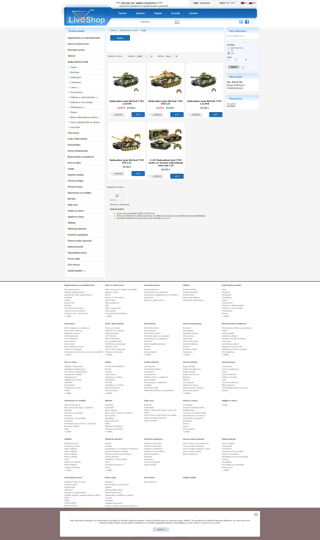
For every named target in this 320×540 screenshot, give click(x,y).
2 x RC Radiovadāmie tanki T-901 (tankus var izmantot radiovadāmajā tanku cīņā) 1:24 (165, 163)
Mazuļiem (109, 405)
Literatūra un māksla (114, 377)
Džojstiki (148, 405)
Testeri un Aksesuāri (73, 349)
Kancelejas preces (76, 50)
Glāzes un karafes (229, 377)
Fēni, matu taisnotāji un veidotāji (78, 408)
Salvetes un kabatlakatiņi (75, 493)
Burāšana (75, 72)
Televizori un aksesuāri (114, 331)
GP (232, 51)
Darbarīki (148, 457)
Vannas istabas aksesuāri (80, 241)
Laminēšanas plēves (230, 344)
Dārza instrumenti (112, 308)
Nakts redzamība (112, 388)
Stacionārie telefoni (191, 297)
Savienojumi (227, 467)
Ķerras (107, 295)
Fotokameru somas (72, 388)
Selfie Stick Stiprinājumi (193, 300)
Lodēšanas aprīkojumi (153, 449)
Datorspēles (149, 408)
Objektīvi (68, 382)
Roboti (74, 112)
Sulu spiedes (188, 382)
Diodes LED (69, 303)
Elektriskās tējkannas (192, 369)
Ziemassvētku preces (114, 490)
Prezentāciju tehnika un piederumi (237, 328)
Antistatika (148, 459)
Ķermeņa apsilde (71, 426)
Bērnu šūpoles (111, 410)
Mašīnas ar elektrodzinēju (83, 97)
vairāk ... (69, 316)
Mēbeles (72, 223)
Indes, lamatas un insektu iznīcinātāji (121, 289)
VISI (232, 53)
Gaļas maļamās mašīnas (193, 388)
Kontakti (193, 13)
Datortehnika (74, 145)
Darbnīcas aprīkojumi (78, 235)
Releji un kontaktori (230, 454)
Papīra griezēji (228, 333)
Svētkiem (109, 501)
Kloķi (107, 462)
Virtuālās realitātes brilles (193, 408)
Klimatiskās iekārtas (152, 369)
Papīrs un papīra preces (154, 300)
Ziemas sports (189, 429)
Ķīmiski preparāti (151, 454)
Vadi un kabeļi (228, 443)
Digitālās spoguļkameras (74, 369)
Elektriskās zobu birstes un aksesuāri (80, 424)
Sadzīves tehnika (76, 175)
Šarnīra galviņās (112, 457)
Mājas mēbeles (70, 449)
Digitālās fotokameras (73, 366)
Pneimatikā (227, 449)
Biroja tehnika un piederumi (81, 157)
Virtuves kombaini (191, 390)
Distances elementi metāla (116, 451)
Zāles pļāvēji (110, 311)
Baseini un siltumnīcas (114, 297)
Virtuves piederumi (230, 382)
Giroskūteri (187, 405)
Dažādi (225, 405)
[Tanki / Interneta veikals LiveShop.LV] (87, 25)
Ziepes (67, 500)
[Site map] (137, 24)
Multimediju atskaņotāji (115, 344)
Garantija (175, 13)
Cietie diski (187, 339)
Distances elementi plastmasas (118, 454)
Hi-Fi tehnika (110, 336)
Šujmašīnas (149, 372)
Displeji (67, 305)
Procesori (187, 328)
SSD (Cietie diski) (190, 341)
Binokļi (108, 369)
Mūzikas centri (111, 347)
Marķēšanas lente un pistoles (234, 349)
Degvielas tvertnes (72, 333)
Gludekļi (147, 385)
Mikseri (186, 380)
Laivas (73, 87)
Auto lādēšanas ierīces (74, 347)
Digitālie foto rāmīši (72, 380)
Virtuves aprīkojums (230, 369)
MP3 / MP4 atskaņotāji (115, 349)
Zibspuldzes (69, 385)
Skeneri (147, 349)
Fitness (186, 424)
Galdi (66, 459)
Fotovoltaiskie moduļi (73, 308)
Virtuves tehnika (76, 181)
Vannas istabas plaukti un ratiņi (196, 449)
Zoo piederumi (150, 482)
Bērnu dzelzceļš (111, 421)
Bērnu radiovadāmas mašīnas (84, 117)
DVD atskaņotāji (112, 339)
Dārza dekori (110, 300)
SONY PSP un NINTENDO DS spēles (160, 415)
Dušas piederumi (190, 454)
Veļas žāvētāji (150, 380)
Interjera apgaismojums (74, 292)
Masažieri (68, 421)
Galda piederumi (151, 289)
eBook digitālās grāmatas (155, 344)
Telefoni (71, 56)
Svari (66, 429)
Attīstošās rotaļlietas (113, 426)
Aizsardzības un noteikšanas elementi (121, 449)
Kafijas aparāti (189, 372)
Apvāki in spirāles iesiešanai (234, 339)
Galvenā (122, 13)
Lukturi (67, 300)
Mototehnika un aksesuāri (194, 416)
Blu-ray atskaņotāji (113, 341)
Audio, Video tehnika (77, 139)
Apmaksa (140, 13)
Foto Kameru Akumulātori (75, 372)
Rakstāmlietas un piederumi (156, 292)
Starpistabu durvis (72, 446)
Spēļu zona (73, 205)
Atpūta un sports (76, 211)
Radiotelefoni (189, 295)
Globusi (108, 372)
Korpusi (186, 347)
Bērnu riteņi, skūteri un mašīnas (118, 413)
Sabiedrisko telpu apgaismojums (78, 295)
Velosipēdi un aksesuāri (193, 418)
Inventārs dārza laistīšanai (116, 313)
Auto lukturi (69, 344)
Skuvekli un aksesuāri (73, 413)
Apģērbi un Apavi (76, 217)
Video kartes (188, 336)
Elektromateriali (75, 247)
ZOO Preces (74, 265)
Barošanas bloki (190, 349)
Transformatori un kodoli (233, 451)
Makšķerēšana (189, 410)
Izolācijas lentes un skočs (75, 482)
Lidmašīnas (76, 82)
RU (254, 3)
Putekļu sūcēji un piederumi (156, 377)
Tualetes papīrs (70, 485)
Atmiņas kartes (150, 352)
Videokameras (70, 377)
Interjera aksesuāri (72, 467)
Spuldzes (68, 297)
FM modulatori (71, 339)
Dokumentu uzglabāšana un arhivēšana (161, 295)
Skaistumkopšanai (72, 405)
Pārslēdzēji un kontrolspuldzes (235, 457)
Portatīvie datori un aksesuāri (156, 336)
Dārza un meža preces (78, 44)
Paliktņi (108, 443)
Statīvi (67, 390)
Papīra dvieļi (69, 487)
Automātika (227, 446)
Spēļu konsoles (150, 421)
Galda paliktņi (70, 503)
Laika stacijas (110, 374)
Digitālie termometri (113, 503)
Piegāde (158, 13)
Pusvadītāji (226, 462)
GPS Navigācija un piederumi (77, 328)
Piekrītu (161, 530)
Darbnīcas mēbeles (72, 462)
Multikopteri (76, 107)
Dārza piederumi (112, 303)
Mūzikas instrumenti (114, 352)
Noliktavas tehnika (152, 462)
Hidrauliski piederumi (114, 465)
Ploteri (225, 331)
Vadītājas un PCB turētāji (116, 459)
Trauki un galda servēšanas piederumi (121, 506)
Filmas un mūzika (112, 328)
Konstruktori (77, 92)
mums (167, 218)
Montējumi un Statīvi (114, 385)
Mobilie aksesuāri (190, 292)
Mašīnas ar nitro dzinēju (82, 102)
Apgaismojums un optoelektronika (84, 38)
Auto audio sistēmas (73, 331)
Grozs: (222, 3)
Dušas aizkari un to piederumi (196, 443)
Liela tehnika (149, 366)
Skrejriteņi (187, 421)
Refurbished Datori (152, 333)
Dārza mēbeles (70, 454)
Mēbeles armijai (71, 443)
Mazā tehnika (150, 374)
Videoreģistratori (71, 336)
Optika (71, 169)
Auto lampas (69, 341)
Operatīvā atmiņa (190, 333)
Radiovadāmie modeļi (78, 62)
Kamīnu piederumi (113, 493)
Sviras (107, 467)
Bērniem (72, 199)
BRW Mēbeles (70, 465)
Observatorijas (111, 390)
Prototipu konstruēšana (154, 451)
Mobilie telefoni (190, 289)
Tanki (73, 67)
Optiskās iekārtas (190, 344)
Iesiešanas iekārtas (230, 336)
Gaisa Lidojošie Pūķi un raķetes (85, 122)
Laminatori (226, 341)
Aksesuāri (75, 127)
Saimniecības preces (77, 253)
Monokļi (108, 382)
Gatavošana (227, 366)
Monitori (148, 341)
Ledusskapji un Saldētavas (155, 382)
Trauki (224, 372)
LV (246, 3)
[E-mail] (125, 24)
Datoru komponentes (78, 151)
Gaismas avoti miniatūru (75, 311)
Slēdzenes (68, 490)
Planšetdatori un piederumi (156, 339)
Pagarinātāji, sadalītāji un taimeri (119, 495)
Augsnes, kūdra (111, 292)
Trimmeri (68, 416)
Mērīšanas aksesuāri (152, 446)
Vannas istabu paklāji (192, 451)
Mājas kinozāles (112, 333)
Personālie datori (151, 328)
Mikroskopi (110, 380)
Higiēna (108, 487)
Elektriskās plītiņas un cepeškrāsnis (159, 390)
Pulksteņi (109, 482)
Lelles (107, 424)
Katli (224, 380)
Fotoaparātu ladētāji (73, 374)
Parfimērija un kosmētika (75, 418)
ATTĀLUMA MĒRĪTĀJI (114, 366)
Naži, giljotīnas (228, 352)
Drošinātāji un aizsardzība (233, 465)
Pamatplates (188, 331)
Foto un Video (74, 163)
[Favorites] (131, 24)
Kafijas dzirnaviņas (191, 374)
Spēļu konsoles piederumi (155, 418)
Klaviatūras (187, 352)
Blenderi (186, 377)
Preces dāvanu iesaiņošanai (117, 485)
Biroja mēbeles (70, 451)
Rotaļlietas (109, 418)
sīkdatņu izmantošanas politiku (206, 523)
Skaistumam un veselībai (79, 193)
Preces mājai (74, 259)
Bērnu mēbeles (70, 457)
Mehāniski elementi (77, 229)
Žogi (107, 305)
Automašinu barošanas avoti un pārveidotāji (83, 352)
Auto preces (73, 133)
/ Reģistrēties (202, 3)
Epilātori (68, 410)
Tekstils (225, 390)
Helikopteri (76, 77)
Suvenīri (108, 498)
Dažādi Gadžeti (75, 271)
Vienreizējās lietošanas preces (235, 388)
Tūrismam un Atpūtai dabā (194, 413)
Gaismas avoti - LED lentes (76, 313)
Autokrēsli (109, 408)
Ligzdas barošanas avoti (232, 347)
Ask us (113, 200)
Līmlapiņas (148, 297)
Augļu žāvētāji (189, 366)
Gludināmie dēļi (151, 388)
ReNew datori (150, 331)
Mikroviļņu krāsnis (191, 385)
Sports (185, 426)
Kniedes (108, 446)
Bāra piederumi (228, 385)
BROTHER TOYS (237, 48)
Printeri (147, 347)
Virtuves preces (75, 187)
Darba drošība (150, 465)
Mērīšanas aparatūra (153, 443)
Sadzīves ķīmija (71, 506)
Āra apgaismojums (72, 289)
